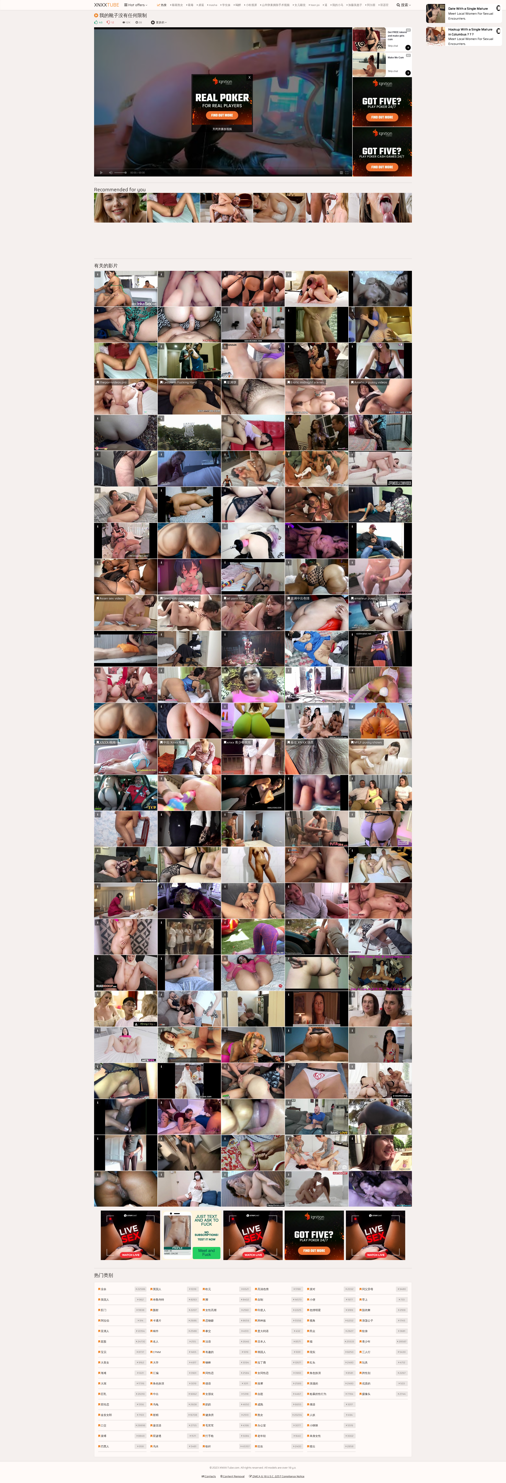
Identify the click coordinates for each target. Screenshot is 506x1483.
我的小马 (337, 5)
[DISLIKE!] (108, 22)
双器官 (384, 5)
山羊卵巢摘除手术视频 (275, 5)
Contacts (210, 1476)
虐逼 (201, 5)
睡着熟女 (177, 5)
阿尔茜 (370, 5)
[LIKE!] (96, 22)
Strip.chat (393, 46)
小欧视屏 (251, 5)
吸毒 (190, 5)
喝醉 (238, 5)
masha (212, 5)
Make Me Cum (396, 57)
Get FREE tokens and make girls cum (398, 36)
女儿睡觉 (300, 5)
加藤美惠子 (355, 5)
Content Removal (234, 1476)
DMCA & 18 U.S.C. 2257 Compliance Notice (278, 1476)
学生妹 (226, 5)
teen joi (315, 5)
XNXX (106, 5)
